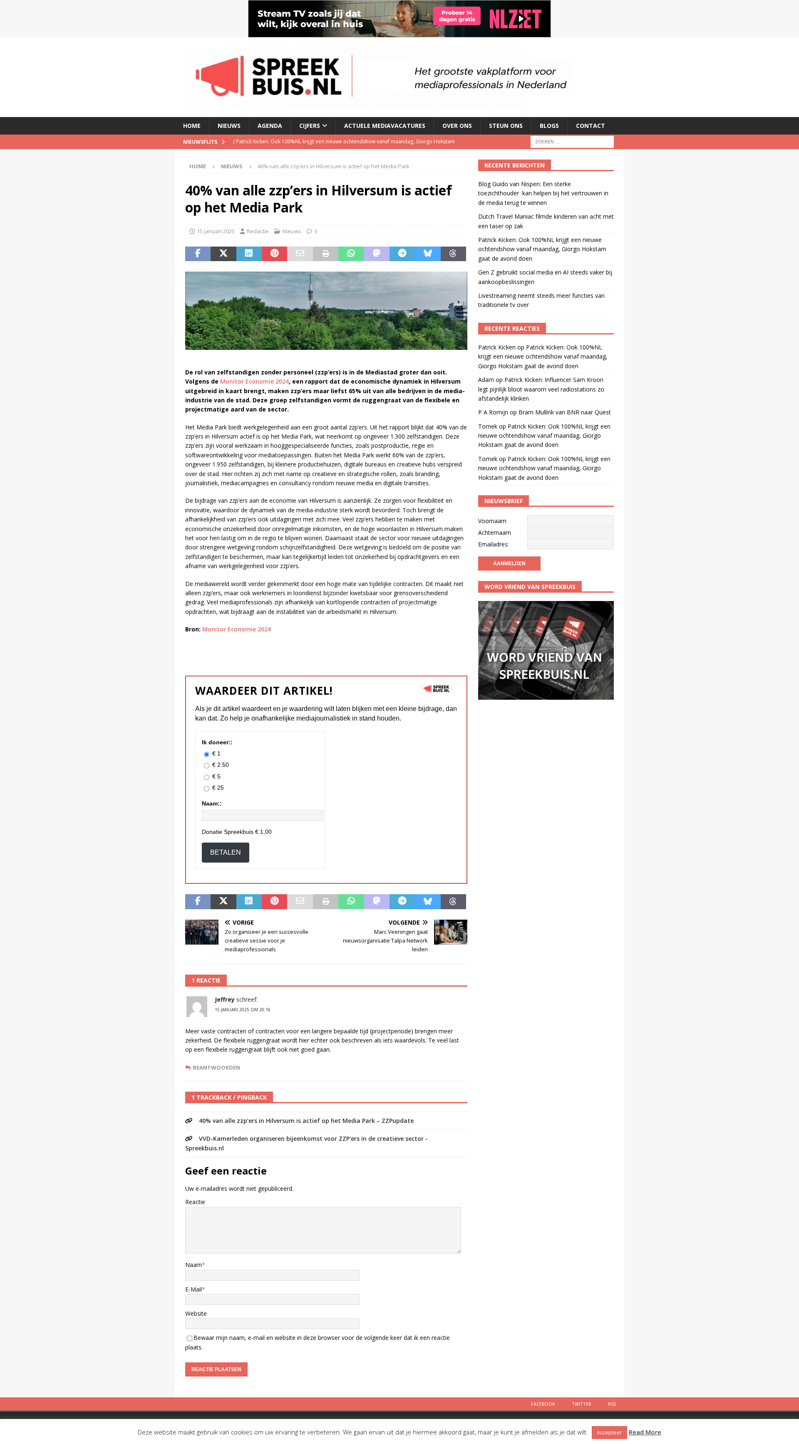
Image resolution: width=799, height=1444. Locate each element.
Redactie (258, 231)
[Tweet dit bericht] (223, 254)
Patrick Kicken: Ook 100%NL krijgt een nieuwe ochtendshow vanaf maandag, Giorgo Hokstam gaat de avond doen (542, 249)
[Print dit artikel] (325, 254)
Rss (612, 1404)
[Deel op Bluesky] (427, 254)
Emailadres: (493, 544)
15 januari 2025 (216, 231)
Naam (193, 1265)
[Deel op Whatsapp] (351, 254)
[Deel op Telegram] (402, 254)
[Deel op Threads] (453, 254)
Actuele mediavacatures (384, 126)
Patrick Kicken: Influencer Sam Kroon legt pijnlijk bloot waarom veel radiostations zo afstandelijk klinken (541, 389)
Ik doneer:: (217, 742)
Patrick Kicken (497, 347)
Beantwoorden (216, 1067)
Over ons (457, 126)
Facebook (543, 1404)
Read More (645, 1432)
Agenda (270, 126)
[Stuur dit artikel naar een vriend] (300, 254)
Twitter (581, 1404)
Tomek (487, 426)
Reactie (195, 1202)
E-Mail (193, 1289)
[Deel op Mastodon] (377, 254)
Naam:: (212, 803)
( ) (344, 148)
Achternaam (494, 532)
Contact (590, 126)
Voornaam (492, 521)
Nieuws (229, 126)
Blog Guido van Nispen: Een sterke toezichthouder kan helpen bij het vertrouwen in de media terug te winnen (543, 193)
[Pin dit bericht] (274, 254)
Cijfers (309, 126)
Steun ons (506, 126)
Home (192, 126)
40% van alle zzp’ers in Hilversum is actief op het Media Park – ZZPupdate (306, 1121)
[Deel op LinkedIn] (249, 254)
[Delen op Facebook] (198, 254)
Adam (486, 380)
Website (196, 1313)
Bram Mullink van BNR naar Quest (565, 412)
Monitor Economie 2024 (254, 381)
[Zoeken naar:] (572, 141)
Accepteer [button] (609, 1432)
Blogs (549, 126)
